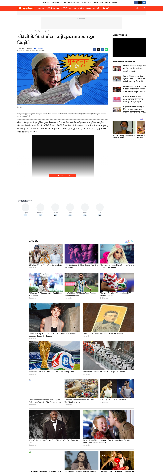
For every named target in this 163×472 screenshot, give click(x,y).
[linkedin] (144, 2)
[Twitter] (140, 2)
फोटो (98, 8)
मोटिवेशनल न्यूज (53, 8)
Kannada (63, 2)
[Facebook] (136, 2)
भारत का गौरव (78, 8)
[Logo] (26, 8)
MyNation (115, 2)
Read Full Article (63, 175)
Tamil (89, 2)
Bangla (95, 2)
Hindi (101, 2)
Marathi (107, 2)
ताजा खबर (41, 8)
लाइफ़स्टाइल (90, 8)
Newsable (55, 2)
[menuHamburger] (141, 8)
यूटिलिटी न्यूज (66, 8)
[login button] (137, 8)
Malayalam (46, 2)
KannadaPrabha (73, 2)
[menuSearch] (145, 8)
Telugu (83, 2)
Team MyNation (39, 48)
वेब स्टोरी (106, 8)
